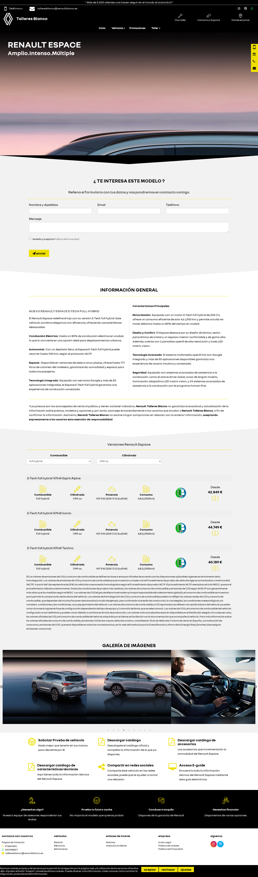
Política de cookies (168, 845)
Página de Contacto (13, 842)
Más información (37, 873)
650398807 (11, 849)
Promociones (137, 28)
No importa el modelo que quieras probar (97, 815)
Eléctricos (59, 845)
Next (255, 687)
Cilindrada (129, 455)
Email (101, 205)
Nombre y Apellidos (43, 205)
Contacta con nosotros (17, 836)
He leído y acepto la (55, 239)
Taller (154, 28)
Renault (58, 842)
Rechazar (168, 869)
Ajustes (186, 869)
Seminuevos (61, 849)
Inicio (102, 28)
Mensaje (35, 219)
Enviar (41, 253)
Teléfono (172, 205)
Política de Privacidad (67, 239)
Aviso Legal (164, 842)
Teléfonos (15, 8)
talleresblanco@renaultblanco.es (24, 853)
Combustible (58, 455)
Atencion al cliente (116, 845)
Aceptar (150, 869)
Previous (2, 687)
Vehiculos (117, 28)
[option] (45, 687)
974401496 (11, 846)
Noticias (110, 842)
